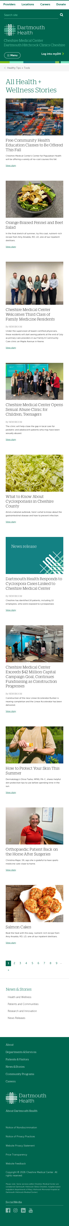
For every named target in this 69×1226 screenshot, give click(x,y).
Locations (28, 4)
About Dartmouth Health (22, 1111)
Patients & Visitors (17, 1059)
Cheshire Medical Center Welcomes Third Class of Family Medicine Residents (30, 314)
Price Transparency (16, 1155)
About (10, 1044)
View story (11, 166)
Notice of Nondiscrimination (21, 1127)
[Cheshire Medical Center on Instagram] (16, 1210)
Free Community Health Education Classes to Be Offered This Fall (34, 145)
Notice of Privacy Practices (20, 1136)
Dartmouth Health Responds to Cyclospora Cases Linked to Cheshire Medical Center (34, 583)
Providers (9, 4)
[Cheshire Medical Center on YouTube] (31, 1210)
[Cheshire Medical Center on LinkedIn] (24, 1210)
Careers (45, 4)
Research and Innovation (22, 1011)
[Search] (61, 15)
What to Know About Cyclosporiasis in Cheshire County (30, 501)
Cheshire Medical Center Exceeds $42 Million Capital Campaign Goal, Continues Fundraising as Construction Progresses (31, 676)
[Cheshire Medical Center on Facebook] (8, 1210)
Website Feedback (16, 1164)
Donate (61, 4)
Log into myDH (51, 54)
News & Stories (18, 989)
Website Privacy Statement (20, 1146)
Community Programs (20, 1074)
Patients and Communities (23, 1004)
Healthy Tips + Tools (18, 68)
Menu (13, 55)
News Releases (16, 1018)
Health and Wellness (19, 997)
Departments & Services (21, 1052)
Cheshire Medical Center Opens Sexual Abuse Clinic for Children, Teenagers (34, 409)
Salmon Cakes (18, 927)
